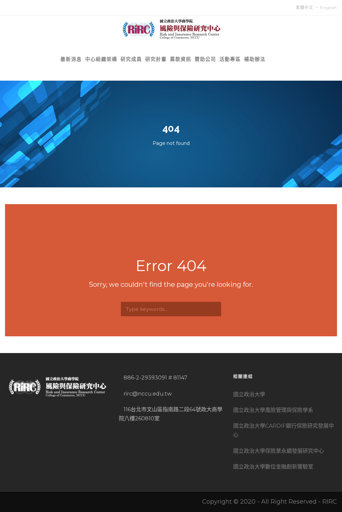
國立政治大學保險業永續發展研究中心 (278, 451)
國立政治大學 (249, 394)
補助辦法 (255, 59)
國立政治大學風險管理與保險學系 (273, 410)
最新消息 (71, 59)
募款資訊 (180, 59)
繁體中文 (304, 7)
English (328, 7)
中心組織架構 (101, 59)
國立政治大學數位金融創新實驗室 (273, 466)
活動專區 (230, 59)
